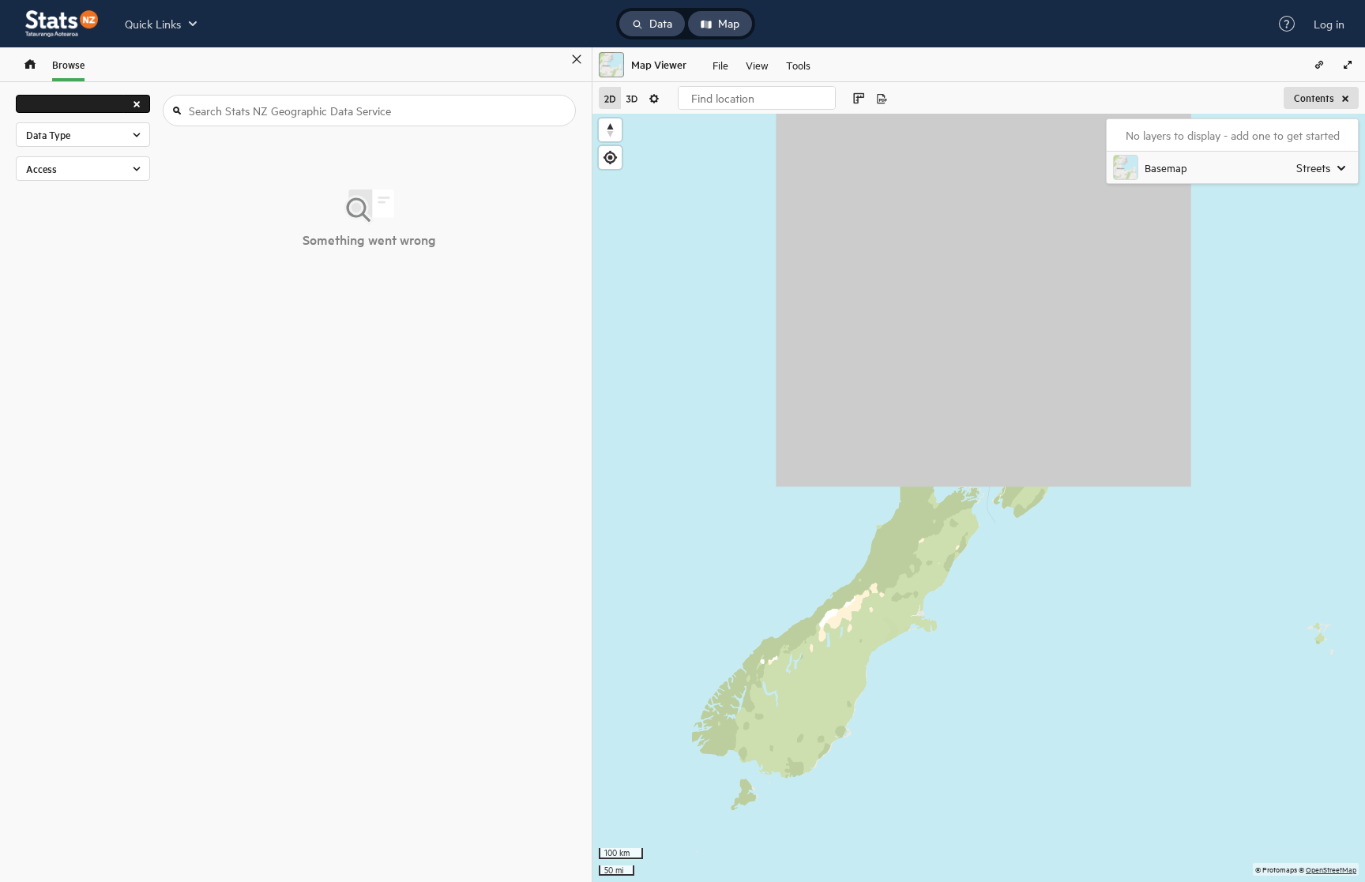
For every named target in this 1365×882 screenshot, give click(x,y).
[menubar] (761, 65)
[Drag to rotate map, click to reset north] (610, 129)
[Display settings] (654, 98)
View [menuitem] (757, 64)
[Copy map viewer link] (1319, 65)
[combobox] (757, 98)
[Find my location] (610, 157)
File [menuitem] (720, 64)
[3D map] (632, 98)
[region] (978, 498)
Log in (1329, 24)
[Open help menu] (1286, 23)
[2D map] (610, 98)
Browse (68, 64)
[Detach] (553, 59)
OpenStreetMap (1331, 869)
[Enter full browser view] (1348, 65)
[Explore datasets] (30, 64)
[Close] (576, 59)
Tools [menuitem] (798, 64)
